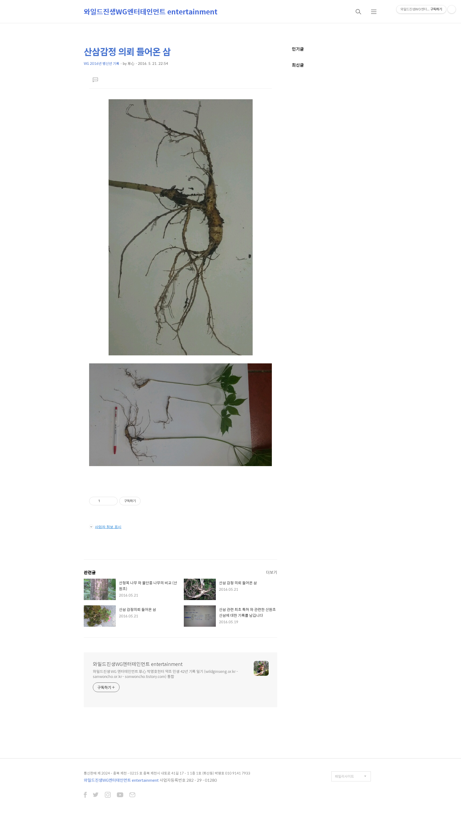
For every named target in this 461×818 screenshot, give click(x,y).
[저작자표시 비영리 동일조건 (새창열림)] (148, 501)
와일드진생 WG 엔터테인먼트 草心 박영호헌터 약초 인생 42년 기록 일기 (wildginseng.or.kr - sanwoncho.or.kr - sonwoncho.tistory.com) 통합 (165, 673)
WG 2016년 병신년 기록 (101, 63)
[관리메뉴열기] (452, 9)
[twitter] (96, 795)
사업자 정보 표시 (108, 527)
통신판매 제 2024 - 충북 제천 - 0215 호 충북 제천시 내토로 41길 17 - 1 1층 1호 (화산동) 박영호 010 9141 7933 (167, 773)
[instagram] (108, 795)
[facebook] (85, 795)
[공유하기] (105, 501)
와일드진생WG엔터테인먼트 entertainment (150, 11)
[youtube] (120, 795)
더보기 (271, 572)
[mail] (132, 795)
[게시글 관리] (111, 501)
